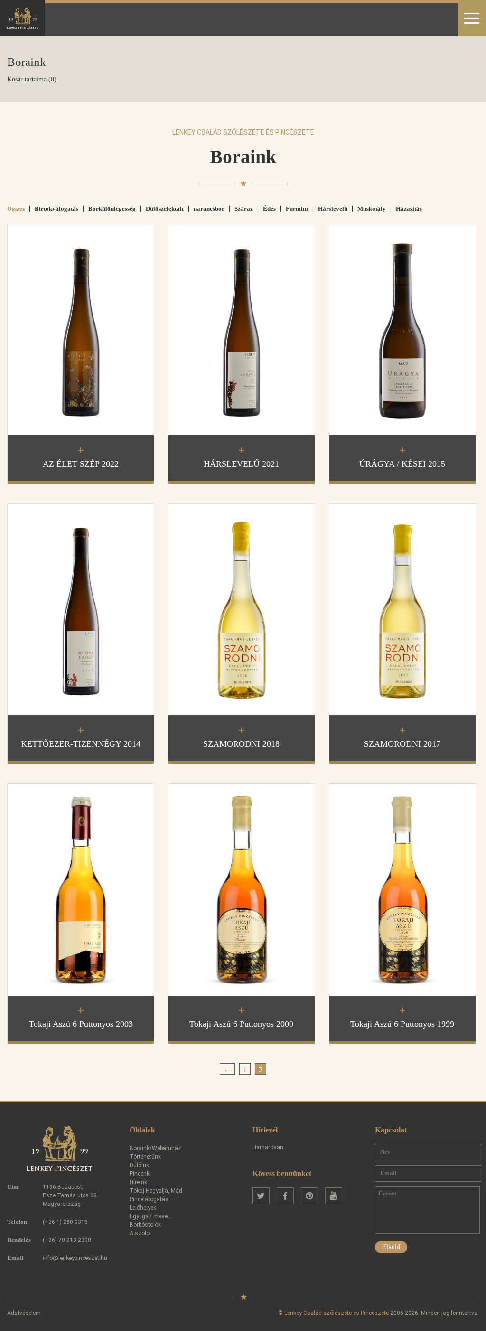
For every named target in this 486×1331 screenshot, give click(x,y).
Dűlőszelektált (165, 208)
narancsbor (209, 208)
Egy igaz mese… (151, 1216)
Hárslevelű (332, 208)
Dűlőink (139, 1165)
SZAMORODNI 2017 (402, 744)
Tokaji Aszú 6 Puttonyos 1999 (402, 1024)
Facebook (285, 1195)
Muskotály (371, 208)
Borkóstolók (145, 1225)
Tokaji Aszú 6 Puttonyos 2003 (81, 1024)
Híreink (138, 1182)
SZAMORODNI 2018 (241, 744)
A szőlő (140, 1233)
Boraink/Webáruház (155, 1148)
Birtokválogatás (56, 208)
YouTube (333, 1195)
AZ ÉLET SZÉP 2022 (81, 464)
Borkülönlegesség (112, 208)
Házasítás (409, 208)
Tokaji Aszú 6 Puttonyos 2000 (241, 1024)
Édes (269, 208)
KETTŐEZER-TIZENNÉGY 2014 (80, 744)
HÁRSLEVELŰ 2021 (241, 464)
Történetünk (145, 1156)
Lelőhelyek (143, 1207)
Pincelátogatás (149, 1199)
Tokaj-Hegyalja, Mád (156, 1190)
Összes (16, 208)
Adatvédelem (24, 1313)
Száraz (243, 208)
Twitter (261, 1195)
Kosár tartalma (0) (31, 79)
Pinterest (309, 1195)
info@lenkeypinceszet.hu (75, 1258)
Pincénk (140, 1173)
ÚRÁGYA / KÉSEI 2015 (402, 464)
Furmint (297, 208)
